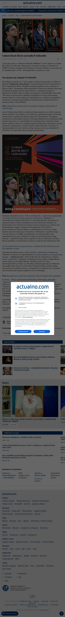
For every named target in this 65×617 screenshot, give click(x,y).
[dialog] (32, 308)
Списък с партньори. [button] (27, 317)
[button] (32, 307)
